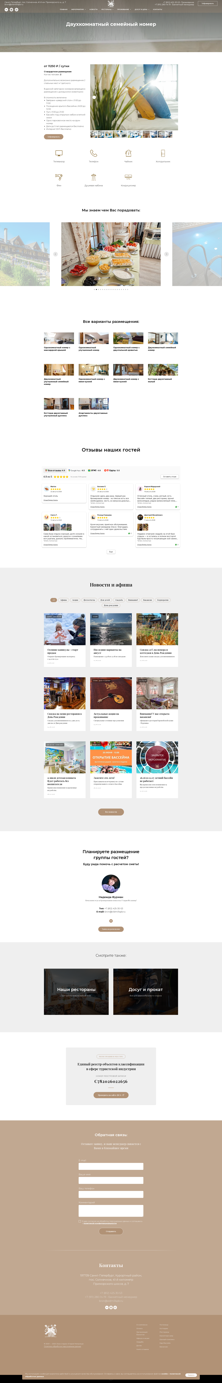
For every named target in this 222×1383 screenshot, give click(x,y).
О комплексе (141, 1325)
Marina (53, 486)
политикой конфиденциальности (100, 1223)
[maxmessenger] (16, 11)
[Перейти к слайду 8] (108, 289)
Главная (63, 9)
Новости (93, 9)
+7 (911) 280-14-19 (95, 1297)
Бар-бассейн (165, 1343)
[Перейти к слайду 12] (117, 289)
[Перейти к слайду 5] (102, 289)
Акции (75, 600)
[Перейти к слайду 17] (127, 289)
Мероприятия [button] (77, 9)
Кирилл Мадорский (152, 486)
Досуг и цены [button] (141, 9)
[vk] (6, 11)
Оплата (139, 1328)
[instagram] (11, 11)
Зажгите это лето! (104, 777)
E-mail (82, 1160)
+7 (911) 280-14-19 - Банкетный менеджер (174, 4)
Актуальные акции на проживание (106, 715)
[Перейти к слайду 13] (119, 289)
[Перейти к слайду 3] (98, 289)
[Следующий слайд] (166, 254)
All (53, 600)
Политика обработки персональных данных (62, 1346)
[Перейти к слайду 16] (125, 289)
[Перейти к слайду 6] (104, 289)
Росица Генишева (104, 515)
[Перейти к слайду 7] (106, 289)
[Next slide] (174, 97)
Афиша (63, 600)
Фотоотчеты (89, 600)
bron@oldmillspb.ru (14, 4)
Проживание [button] (123, 9)
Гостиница (164, 1325)
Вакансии (147, 600)
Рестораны (164, 1332)
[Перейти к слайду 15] (123, 289)
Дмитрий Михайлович (153, 515)
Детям (139, 1346)
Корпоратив (162, 600)
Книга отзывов (142, 1349)
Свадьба (119, 600)
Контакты (157, 9)
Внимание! (133, 600)
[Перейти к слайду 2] (96, 289)
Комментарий (87, 1202)
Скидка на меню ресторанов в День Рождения (64, 715)
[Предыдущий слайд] (55, 254)
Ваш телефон (86, 1188)
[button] (111, 929)
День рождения (111, 605)
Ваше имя (85, 1174)
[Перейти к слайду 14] (121, 289)
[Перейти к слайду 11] (115, 289)
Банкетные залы (166, 1336)
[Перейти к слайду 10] (113, 289)
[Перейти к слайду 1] (94, 289)
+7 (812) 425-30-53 (171, 2)
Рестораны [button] (106, 9)
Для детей (105, 600)
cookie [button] (164, 1374)
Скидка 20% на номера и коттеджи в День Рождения (155, 651)
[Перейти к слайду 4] (100, 289)
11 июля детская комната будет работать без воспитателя (61, 781)
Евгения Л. (101, 486)
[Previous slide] (94, 97)
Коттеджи (164, 1328)
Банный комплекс (167, 1339)
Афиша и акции (142, 1338)
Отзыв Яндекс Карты (51, 500)
